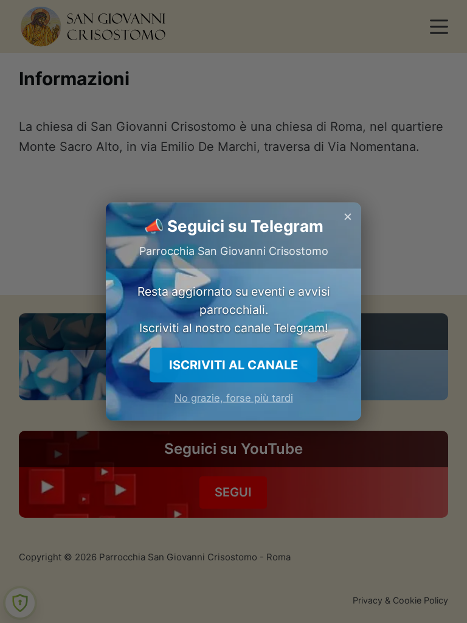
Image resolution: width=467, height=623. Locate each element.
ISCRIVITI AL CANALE (233, 364)
